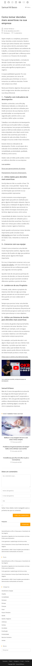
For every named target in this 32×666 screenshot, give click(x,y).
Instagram (16, 661)
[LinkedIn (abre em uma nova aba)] (16, 2)
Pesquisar (4, 521)
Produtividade (5, 634)
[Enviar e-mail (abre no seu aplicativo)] (24, 2)
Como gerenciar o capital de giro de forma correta (14, 541)
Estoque (4, 603)
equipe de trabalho (8, 265)
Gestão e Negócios (6, 619)
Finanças (4, 606)
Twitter (10, 661)
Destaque (7, 33)
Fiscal (3, 609)
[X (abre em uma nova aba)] (5, 2)
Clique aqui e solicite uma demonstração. (15, 357)
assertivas (7, 379)
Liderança (4, 622)
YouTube (27, 661)
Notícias (4, 625)
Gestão (3, 615)
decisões (12, 379)
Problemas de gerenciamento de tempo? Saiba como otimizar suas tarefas (16, 448)
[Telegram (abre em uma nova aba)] (27, 2)
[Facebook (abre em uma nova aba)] (9, 2)
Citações (4, 594)
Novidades (4, 628)
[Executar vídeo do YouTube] (16, 368)
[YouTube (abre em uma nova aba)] (20, 2)
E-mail (21, 661)
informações (6, 235)
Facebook (5, 661)
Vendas (3, 640)
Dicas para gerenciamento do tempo (13, 168)
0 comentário (18, 33)
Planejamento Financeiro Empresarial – (14, 173)
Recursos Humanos (7, 637)
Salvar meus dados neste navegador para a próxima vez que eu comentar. (15, 509)
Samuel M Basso (9, 7)
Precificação (5, 631)
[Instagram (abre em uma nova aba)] (12, 2)
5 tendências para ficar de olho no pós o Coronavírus (16, 459)
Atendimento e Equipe (7, 591)
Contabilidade (5, 597)
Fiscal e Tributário (6, 612)
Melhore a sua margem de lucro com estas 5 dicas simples (16, 438)
